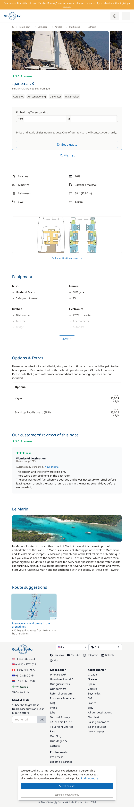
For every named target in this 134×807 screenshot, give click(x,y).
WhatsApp (21, 686)
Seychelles (94, 693)
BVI (90, 698)
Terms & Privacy (60, 717)
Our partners (58, 689)
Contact (55, 745)
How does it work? (61, 679)
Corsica (92, 689)
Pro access (56, 757)
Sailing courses (97, 726)
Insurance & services (63, 698)
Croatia (92, 674)
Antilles (58, 26)
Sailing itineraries (98, 722)
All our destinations (100, 712)
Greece (92, 679)
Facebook (59, 655)
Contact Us (22, 692)
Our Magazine (59, 741)
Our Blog (55, 736)
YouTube (75, 655)
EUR (96, 647)
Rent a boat (24, 26)
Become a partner (61, 761)
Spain (91, 684)
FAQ (52, 703)
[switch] (67, 155)
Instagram (92, 655)
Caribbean (43, 26)
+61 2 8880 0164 (24, 675)
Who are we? (58, 674)
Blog (56, 660)
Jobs (52, 712)
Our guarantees (60, 684)
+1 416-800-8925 (25, 670)
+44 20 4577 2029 (25, 664)
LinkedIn (110, 655)
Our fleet (93, 717)
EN (62, 647)
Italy (90, 708)
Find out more (89, 778)
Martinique (74, 26)
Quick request (96, 731)
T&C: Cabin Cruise (61, 722)
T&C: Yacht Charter (61, 726)
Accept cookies (67, 786)
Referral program (61, 693)
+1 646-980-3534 (25, 659)
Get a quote (69, 144)
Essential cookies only (67, 794)
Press (53, 708)
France (92, 703)
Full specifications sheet (65, 258)
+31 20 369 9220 (25, 681)
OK (42, 719)
